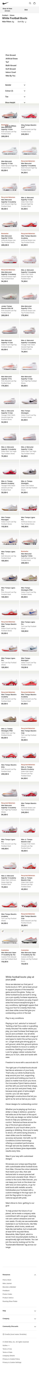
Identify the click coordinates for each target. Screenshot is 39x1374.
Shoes (12, 15)
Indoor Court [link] (11, 72)
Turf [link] (7, 62)
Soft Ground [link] (11, 69)
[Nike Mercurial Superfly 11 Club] (9, 149)
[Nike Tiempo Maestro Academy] (29, 221)
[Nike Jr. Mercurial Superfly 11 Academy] (29, 258)
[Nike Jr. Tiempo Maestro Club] (29, 827)
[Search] (30, 3)
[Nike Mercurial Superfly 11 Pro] (29, 294)
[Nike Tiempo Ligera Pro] (29, 505)
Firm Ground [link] (11, 55)
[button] (15, 85)
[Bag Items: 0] (34, 3)
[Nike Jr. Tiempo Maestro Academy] (9, 469)
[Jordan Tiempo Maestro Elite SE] (9, 294)
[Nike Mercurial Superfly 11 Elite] (9, 113)
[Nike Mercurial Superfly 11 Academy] (29, 149)
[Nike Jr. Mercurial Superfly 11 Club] (29, 185)
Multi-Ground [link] (11, 65)
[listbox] (22, 21)
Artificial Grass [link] (12, 59)
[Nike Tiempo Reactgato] (9, 505)
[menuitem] (6, 1345)
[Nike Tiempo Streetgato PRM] (29, 575)
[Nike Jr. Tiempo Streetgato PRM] (9, 716)
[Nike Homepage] (6, 3)
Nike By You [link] (10, 76)
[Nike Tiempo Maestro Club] (9, 610)
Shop (26, 9)
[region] (19, 92)
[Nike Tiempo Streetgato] (29, 398)
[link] (2, 931)
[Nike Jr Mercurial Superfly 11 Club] (29, 435)
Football (5, 15)
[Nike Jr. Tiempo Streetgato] (29, 469)
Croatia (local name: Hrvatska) (15, 1334)
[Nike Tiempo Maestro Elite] (29, 113)
